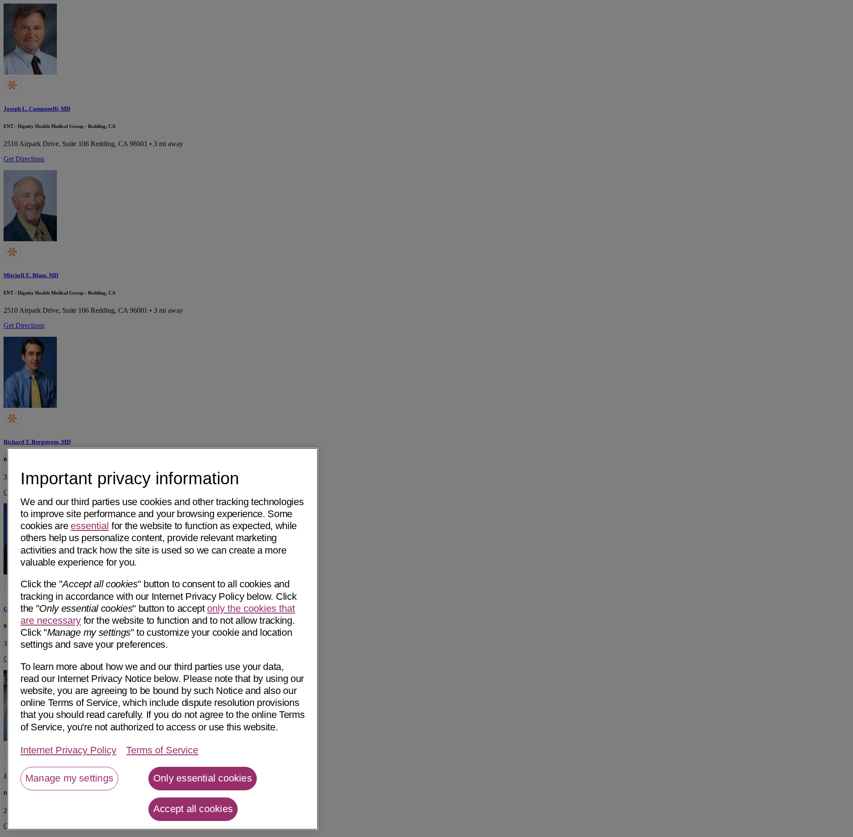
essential (90, 525)
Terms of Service (162, 750)
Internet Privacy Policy (68, 750)
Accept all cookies (193, 808)
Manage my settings (69, 778)
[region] (162, 639)
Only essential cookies (202, 778)
